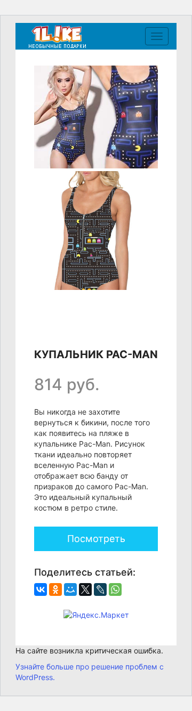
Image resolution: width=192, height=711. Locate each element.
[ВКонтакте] (40, 589)
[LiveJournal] (100, 589)
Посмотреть (96, 538)
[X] (85, 589)
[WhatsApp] (115, 589)
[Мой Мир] (70, 589)
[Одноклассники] (55, 589)
